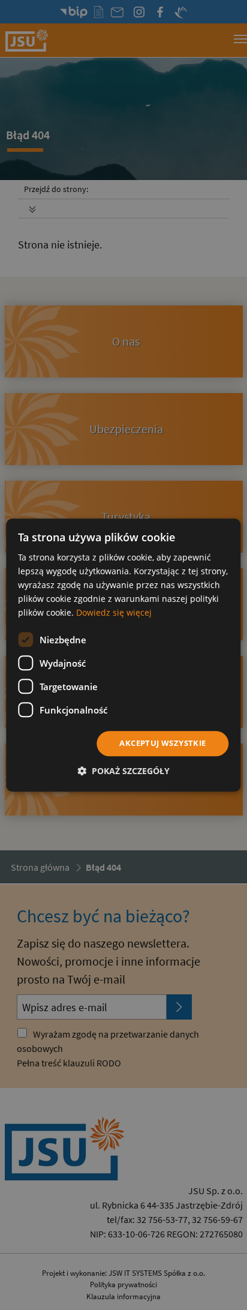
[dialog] (123, 655)
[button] (123, 771)
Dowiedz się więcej (114, 613)
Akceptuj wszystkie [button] (162, 743)
